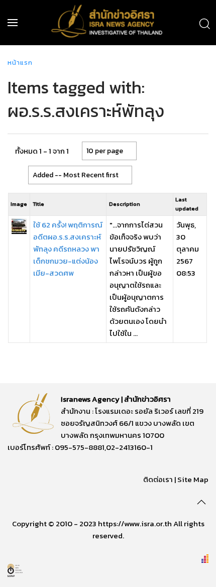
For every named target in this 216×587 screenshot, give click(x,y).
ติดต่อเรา (158, 479)
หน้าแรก (20, 62)
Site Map (192, 479)
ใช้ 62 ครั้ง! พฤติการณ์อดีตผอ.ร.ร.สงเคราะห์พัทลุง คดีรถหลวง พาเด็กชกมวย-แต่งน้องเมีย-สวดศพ (67, 249)
